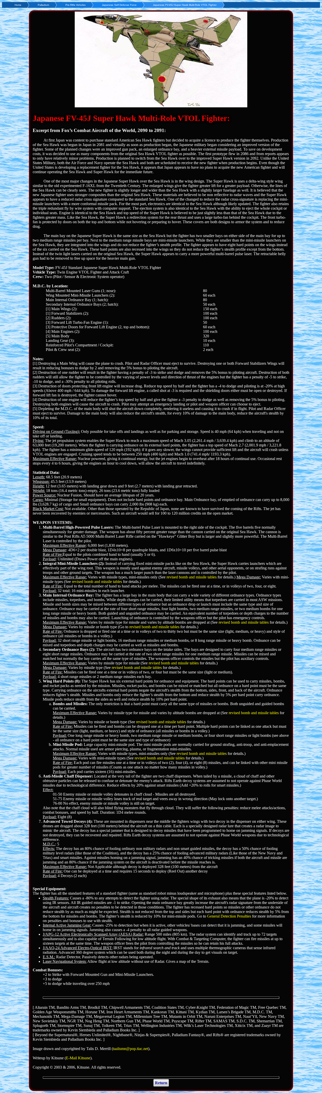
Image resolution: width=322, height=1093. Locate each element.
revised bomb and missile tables (192, 577)
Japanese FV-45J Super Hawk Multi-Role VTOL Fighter (185, 5)
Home (18, 5)
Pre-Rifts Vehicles (75, 5)
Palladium (43, 5)
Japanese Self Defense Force (119, 5)
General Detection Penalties (229, 916)
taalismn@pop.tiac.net (130, 1048)
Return (161, 1083)
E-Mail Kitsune (78, 1058)
